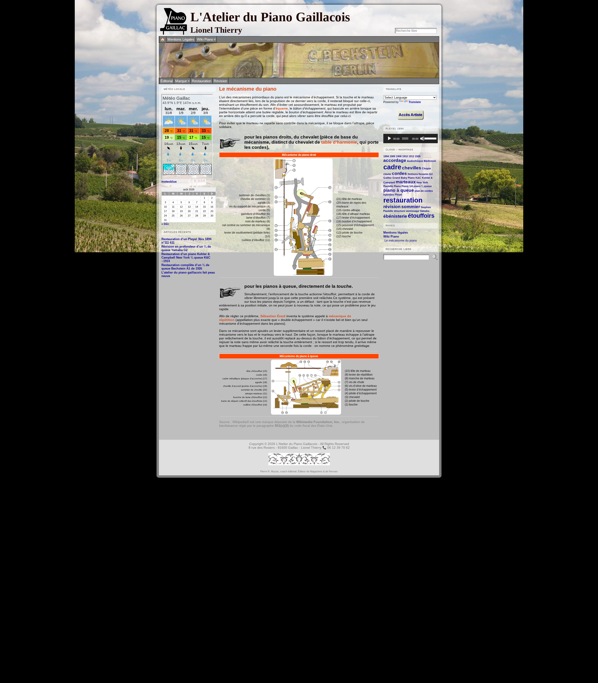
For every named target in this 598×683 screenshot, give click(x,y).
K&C (418, 177)
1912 (411, 156)
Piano (397, 186)
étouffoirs (421, 216)
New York (422, 182)
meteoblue (169, 181)
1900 (392, 156)
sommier (410, 206)
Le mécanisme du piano (400, 240)
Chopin (426, 168)
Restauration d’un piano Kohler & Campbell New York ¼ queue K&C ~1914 (185, 257)
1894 (386, 156)
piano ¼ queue (422, 186)
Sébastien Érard (272, 316)
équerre (282, 108)
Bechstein (430, 161)
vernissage (412, 211)
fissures (423, 174)
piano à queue (398, 190)
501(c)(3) (282, 425)
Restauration (201, 81)
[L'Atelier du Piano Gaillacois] (299, 60)
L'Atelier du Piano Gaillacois (270, 17)
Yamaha (424, 211)
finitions (413, 174)
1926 (417, 156)
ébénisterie (395, 216)
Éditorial (166, 81)
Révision (220, 81)
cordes (399, 173)
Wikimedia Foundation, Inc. (318, 422)
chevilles (411, 167)
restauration (403, 200)
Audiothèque (415, 161)
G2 (431, 174)
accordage (394, 160)
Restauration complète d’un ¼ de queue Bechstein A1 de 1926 (185, 266)
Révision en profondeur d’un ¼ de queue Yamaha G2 (186, 248)
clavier (387, 174)
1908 (399, 156)
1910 (405, 156)
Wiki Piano (391, 236)
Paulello (388, 186)
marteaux (406, 181)
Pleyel (398, 194)
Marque (181, 81)
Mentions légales (395, 232)
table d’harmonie (339, 142)
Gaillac (387, 177)
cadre (392, 167)
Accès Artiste (410, 115)
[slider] (430, 138)
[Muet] (422, 138)
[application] (410, 138)
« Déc (165, 224)
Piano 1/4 (407, 186)
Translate (415, 102)
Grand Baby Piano (403, 177)
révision (392, 206)
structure (399, 211)
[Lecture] (389, 138)
